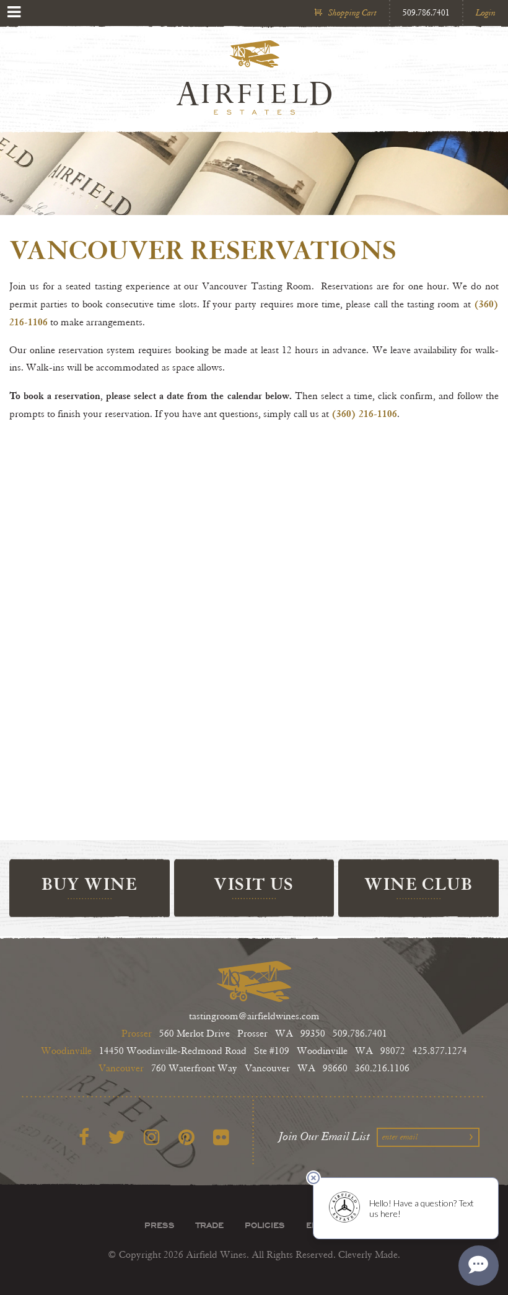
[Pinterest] (186, 1138)
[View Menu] (13, 12)
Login (486, 12)
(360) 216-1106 (364, 413)
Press (159, 1225)
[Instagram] (152, 1138)
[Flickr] (221, 1138)
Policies (265, 1225)
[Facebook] (84, 1138)
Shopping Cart (352, 12)
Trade (210, 1225)
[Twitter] (116, 1138)
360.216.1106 (382, 1068)
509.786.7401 (426, 12)
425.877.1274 (440, 1051)
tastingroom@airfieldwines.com (254, 1016)
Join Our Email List (324, 1136)
